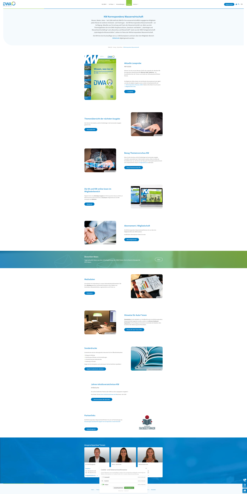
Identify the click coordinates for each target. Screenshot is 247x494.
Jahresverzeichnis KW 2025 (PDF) (101, 399)
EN (241, 4)
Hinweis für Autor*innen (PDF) (134, 329)
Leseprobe (130, 91)
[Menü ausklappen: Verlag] (131, 4)
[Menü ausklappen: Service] (138, 4)
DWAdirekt (115, 38)
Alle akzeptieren (129, 487)
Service (135, 4)
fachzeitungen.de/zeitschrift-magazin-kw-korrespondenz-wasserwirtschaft (102, 421)
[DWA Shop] (236, 4)
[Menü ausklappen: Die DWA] (106, 4)
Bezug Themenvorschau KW (133, 167)
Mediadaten (90, 293)
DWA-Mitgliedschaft (132, 239)
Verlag (128, 4)
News (158, 259)
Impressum (126, 490)
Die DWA (104, 4)
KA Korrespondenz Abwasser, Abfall (134, 85)
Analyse (106, 484)
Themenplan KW (91, 129)
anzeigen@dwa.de (143, 162)
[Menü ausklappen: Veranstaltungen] (125, 4)
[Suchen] (238, 4)
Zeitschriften (119, 47)
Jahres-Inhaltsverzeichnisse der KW (108, 394)
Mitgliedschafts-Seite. (131, 86)
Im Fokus (111, 4)
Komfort (106, 481)
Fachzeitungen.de (91, 429)
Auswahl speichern (118, 487)
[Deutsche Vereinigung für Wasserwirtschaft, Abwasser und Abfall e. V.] (9, 4)
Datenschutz (120, 490)
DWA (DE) (110, 47)
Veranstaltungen (120, 4)
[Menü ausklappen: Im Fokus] (114, 4)
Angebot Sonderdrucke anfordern (95, 369)
